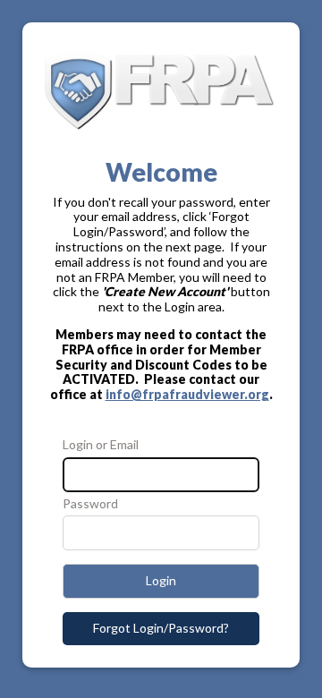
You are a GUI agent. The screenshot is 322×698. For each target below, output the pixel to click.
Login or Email (101, 445)
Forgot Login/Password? (161, 627)
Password (90, 504)
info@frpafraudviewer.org (187, 394)
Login (161, 580)
